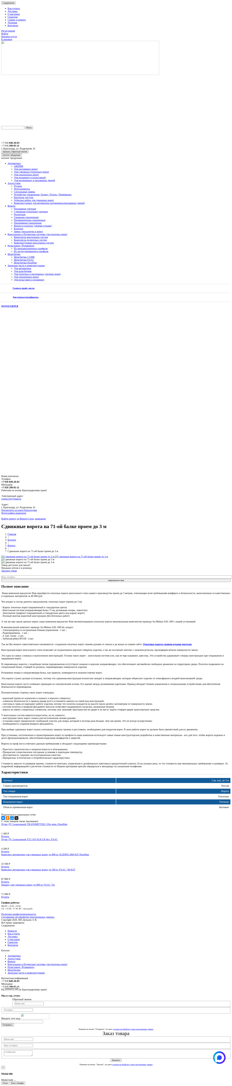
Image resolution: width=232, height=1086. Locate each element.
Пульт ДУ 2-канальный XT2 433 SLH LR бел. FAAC (29, 839)
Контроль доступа (23, 197)
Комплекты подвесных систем (30, 240)
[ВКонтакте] (3, 818)
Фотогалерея (9, 306)
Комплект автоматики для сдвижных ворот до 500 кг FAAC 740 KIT (38, 869)
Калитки (18, 228)
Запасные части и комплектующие (26, 265)
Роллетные (20, 214)
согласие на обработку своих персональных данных (133, 1029)
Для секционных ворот (26, 174)
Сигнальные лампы (24, 191)
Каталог (12, 540)
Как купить (14, 8)
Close (5, 1083)
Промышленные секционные (29, 220)
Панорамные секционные (28, 223)
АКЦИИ (18, 166)
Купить (5, 836)
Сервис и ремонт (17, 19)
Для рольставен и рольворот (29, 279)
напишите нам (11, 989)
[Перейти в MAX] (9, 1000)
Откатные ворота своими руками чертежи (167, 644)
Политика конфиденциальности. (18, 914)
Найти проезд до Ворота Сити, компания (23, 518)
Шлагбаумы (14, 254)
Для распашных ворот (26, 169)
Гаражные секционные (26, 217)
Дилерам (12, 22)
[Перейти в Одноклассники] (3, 1000)
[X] (16, 818)
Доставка (13, 11)
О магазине (14, 14)
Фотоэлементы (22, 189)
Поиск (29, 128)
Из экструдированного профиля (31, 251)
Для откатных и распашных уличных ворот (37, 274)
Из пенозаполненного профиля (31, 248)
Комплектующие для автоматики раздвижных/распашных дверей (49, 203)
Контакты (13, 25)
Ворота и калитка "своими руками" (33, 225)
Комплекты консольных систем (31, 237)
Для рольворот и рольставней (30, 177)
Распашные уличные (25, 208)
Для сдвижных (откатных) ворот (31, 172)
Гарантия (13, 17)
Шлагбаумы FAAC (24, 260)
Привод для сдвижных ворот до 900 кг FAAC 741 (28, 884)
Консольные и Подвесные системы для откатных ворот (37, 234)
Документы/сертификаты (26, 297)
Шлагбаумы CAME (24, 257)
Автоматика (14, 163)
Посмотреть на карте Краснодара (19, 510)
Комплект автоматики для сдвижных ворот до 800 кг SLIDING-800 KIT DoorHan (45, 854)
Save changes (17, 1083)
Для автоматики (22, 268)
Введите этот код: (10, 1018)
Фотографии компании (13, 513)
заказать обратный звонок (15, 151)
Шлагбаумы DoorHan (25, 262)
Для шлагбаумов (23, 271)
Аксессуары (14, 183)
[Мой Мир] (12, 818)
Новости (12, 931)
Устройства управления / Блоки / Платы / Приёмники (42, 194)
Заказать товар (9, 570)
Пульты (18, 186)
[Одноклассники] (7, 818)
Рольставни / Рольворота (21, 245)
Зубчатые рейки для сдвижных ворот (34, 200)
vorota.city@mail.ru (11, 498)
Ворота (11, 206)
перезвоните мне (116, 580)
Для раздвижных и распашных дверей (34, 180)
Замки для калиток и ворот (28, 231)
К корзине (6, 39)
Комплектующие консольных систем (34, 242)
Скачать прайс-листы (24, 288)
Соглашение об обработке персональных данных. (28, 917)
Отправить (8, 1025)
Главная (12, 534)
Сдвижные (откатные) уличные (31, 211)
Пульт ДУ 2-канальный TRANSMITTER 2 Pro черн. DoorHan (34, 824)
